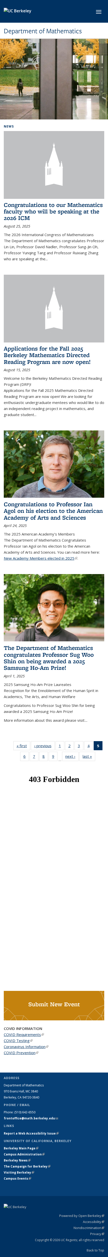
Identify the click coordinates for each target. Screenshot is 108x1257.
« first (23, 745)
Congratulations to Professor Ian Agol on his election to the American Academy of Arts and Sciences (53, 510)
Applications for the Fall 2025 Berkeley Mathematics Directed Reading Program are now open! (47, 355)
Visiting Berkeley (19, 1172)
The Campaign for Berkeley (27, 1166)
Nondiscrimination (89, 1227)
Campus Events (17, 1178)
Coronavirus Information (26, 1046)
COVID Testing (18, 1040)
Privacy (97, 1234)
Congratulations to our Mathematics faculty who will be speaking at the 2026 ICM (53, 211)
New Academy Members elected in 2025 (40, 558)
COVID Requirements (24, 1034)
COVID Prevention (21, 1052)
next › (72, 756)
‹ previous (44, 745)
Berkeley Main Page (21, 1148)
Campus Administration (24, 1154)
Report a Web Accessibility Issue (31, 1133)
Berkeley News (17, 1160)
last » (89, 756)
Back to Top (95, 1250)
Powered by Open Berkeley (81, 1215)
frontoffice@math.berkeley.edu (31, 1118)
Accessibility (93, 1221)
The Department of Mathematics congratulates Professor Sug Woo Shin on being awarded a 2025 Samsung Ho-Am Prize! (49, 658)
